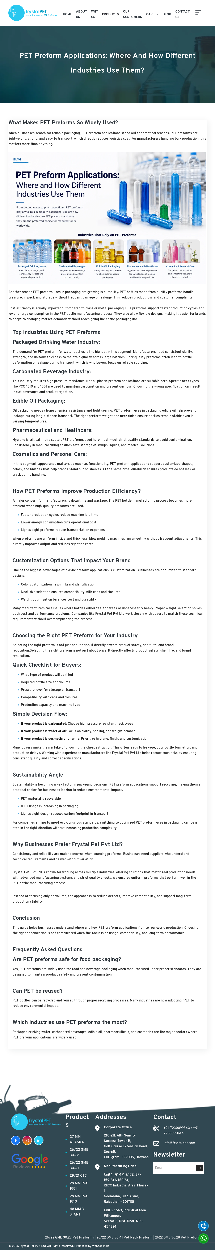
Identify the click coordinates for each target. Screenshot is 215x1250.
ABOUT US (81, 14)
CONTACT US (182, 14)
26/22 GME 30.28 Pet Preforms (49, 1238)
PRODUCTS (110, 15)
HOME (67, 15)
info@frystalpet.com (179, 1143)
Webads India (100, 1246)
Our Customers (132, 14)
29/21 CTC (78, 1175)
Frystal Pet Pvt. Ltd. (33, 1246)
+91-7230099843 (177, 1128)
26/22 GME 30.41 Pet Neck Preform (105, 1238)
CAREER (152, 15)
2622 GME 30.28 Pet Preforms (158, 1238)
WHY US (94, 14)
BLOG (167, 15)
